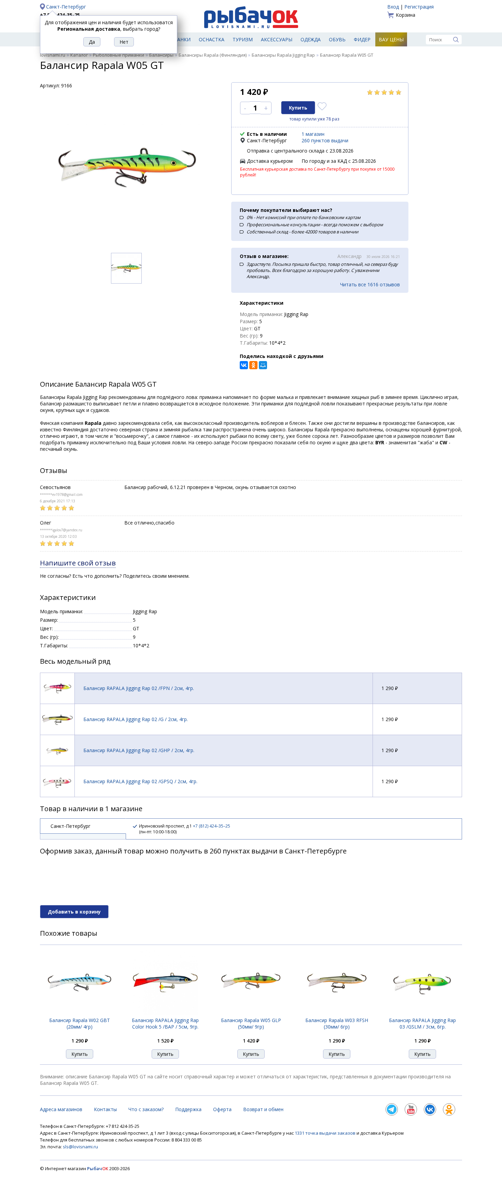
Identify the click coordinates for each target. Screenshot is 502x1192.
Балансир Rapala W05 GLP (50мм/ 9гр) (251, 1023)
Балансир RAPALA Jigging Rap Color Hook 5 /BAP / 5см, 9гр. (165, 1023)
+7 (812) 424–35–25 (211, 826)
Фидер (362, 39)
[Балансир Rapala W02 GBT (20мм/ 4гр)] (79, 1013)
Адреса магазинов (61, 1109)
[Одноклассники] (253, 365)
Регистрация (419, 6)
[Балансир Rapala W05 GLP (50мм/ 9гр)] (251, 1013)
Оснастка (211, 39)
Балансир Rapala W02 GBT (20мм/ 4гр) (79, 1023)
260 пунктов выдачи (325, 140)
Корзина (405, 15)
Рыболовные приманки (118, 55)
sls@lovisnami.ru (80, 1147)
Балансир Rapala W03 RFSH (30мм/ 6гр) (336, 1023)
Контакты (105, 1109)
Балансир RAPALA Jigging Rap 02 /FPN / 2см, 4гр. (138, 688)
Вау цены (391, 39)
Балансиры (161, 55)
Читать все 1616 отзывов (370, 284)
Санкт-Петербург (66, 6)
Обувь (337, 39)
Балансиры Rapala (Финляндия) (213, 55)
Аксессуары (276, 39)
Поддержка (188, 1109)
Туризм (243, 39)
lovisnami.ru (52, 55)
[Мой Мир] (263, 365)
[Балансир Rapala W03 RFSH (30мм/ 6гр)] (337, 1013)
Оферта (222, 1109)
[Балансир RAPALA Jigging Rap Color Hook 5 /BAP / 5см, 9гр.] (165, 1013)
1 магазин (313, 134)
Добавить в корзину (74, 911)
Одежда (311, 39)
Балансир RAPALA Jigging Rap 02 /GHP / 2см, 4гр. (138, 750)
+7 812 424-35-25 (60, 15)
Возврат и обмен (263, 1109)
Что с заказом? (146, 1109)
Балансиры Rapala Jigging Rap (283, 55)
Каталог (79, 55)
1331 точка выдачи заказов (326, 1133)
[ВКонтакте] (244, 365)
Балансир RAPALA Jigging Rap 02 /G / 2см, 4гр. (135, 719)
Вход (393, 6)
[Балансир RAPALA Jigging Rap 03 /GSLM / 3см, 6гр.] (422, 1013)
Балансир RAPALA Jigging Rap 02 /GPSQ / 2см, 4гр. (140, 781)
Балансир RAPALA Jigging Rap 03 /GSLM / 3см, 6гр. (422, 1023)
